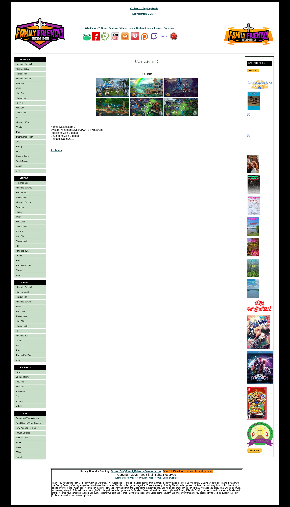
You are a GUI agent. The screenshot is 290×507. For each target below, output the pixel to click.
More (18, 171)
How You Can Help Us (26, 428)
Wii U (18, 88)
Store (104, 28)
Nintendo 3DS (22, 122)
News (132, 28)
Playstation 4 (22, 98)
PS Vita (19, 127)
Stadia (19, 212)
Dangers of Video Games (27, 418)
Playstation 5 (22, 74)
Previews (169, 28)
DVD (18, 142)
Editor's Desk (22, 438)
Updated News (144, 28)
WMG (18, 442)
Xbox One (20, 93)
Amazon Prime (22, 156)
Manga (19, 166)
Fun (17, 396)
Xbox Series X (22, 69)
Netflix (18, 151)
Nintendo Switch (23, 78)
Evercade (20, 83)
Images (158, 28)
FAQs (18, 452)
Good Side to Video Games (28, 423)
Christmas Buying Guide (144, 8)
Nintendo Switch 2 (24, 64)
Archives (56, 150)
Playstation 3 (22, 112)
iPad (18, 132)
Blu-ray (19, 146)
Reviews (113, 28)
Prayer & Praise (23, 433)
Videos (123, 28)
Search (19, 457)
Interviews (20, 391)
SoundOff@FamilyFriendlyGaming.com (136, 471)
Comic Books (22, 161)
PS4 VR (19, 103)
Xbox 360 (20, 108)
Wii (17, 345)
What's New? (92, 28)
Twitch (18, 447)
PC (17, 117)
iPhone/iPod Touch (24, 137)
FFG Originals (22, 183)
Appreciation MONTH (144, 13)
